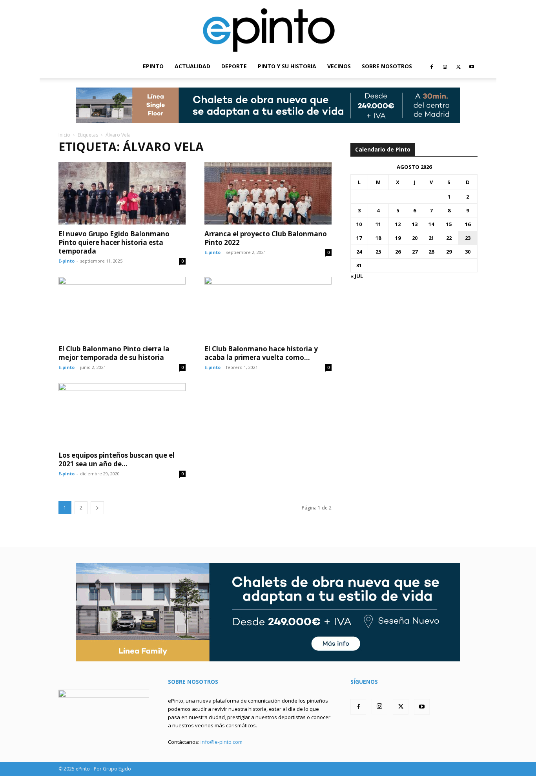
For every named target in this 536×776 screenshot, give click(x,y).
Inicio (64, 134)
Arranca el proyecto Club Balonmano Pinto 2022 (265, 238)
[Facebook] (432, 66)
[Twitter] (458, 66)
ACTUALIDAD (192, 66)
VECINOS (339, 66)
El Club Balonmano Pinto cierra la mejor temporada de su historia (114, 353)
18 (378, 237)
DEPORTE (234, 66)
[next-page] (97, 507)
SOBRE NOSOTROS (387, 66)
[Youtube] (472, 66)
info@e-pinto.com (221, 741)
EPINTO (153, 66)
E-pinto (66, 261)
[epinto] (268, 27)
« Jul (356, 275)
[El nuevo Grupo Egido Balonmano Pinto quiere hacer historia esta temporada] (122, 193)
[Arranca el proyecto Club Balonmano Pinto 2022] (268, 193)
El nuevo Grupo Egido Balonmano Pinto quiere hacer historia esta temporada (114, 242)
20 (414, 237)
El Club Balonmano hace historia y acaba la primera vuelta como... (261, 353)
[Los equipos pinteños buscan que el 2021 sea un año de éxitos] (122, 414)
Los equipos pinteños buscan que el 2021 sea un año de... (116, 459)
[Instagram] (445, 66)
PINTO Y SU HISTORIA (287, 66)
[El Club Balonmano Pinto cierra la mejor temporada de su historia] (122, 308)
